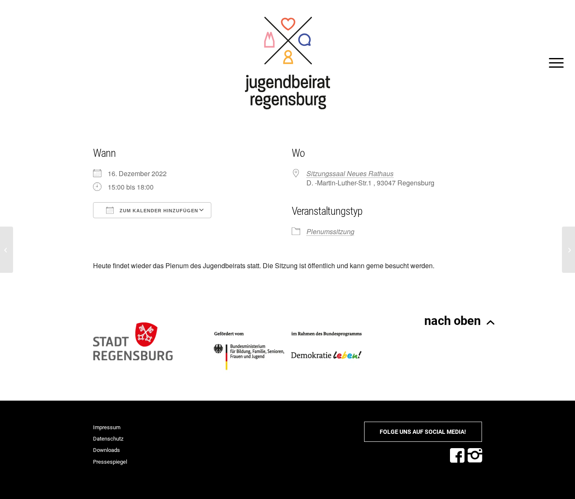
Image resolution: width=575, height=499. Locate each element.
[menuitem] (553, 63)
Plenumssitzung (330, 231)
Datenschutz (108, 439)
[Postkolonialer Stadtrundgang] (6, 250)
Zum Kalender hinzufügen (158, 210)
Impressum (106, 427)
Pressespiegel (110, 462)
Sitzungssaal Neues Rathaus (350, 173)
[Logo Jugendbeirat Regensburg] (287, 63)
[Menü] (553, 63)
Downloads (106, 450)
